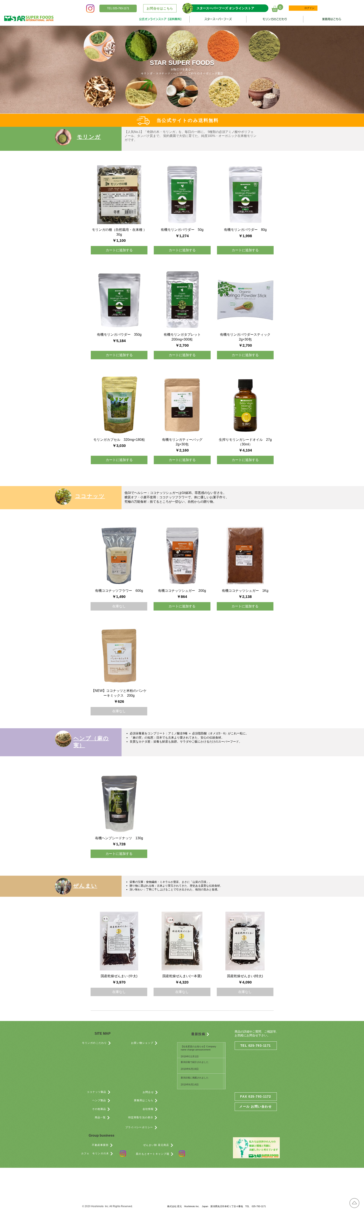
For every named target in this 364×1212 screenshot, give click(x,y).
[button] (118, 8)
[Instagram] (90, 8)
